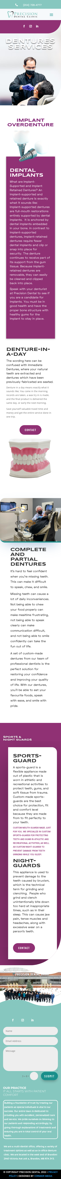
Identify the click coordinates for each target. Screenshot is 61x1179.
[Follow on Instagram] (30, 26)
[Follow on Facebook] (24, 26)
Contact (30, 430)
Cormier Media (43, 1176)
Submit (49, 1076)
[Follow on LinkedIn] (37, 26)
